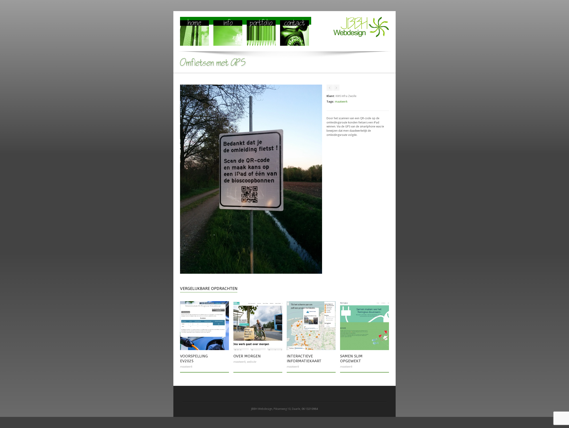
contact (294, 23)
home (194, 23)
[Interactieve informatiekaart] (311, 325)
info (228, 23)
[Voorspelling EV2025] (204, 325)
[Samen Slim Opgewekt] (364, 325)
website (251, 362)
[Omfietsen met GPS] (251, 273)
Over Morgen (247, 356)
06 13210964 (310, 409)
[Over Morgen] (257, 325)
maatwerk (341, 101)
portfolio (261, 23)
